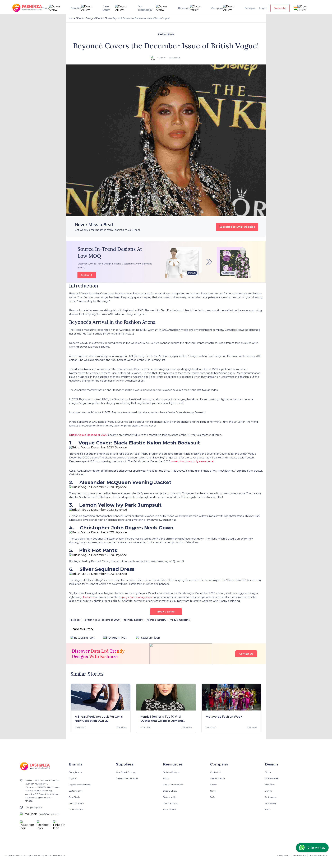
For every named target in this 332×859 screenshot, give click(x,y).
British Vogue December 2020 (88, 435)
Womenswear (272, 778)
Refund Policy (299, 855)
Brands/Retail (169, 809)
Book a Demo (166, 611)
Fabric (166, 778)
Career (213, 784)
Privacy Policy (283, 855)
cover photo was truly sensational (192, 461)
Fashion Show (103, 18)
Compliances (75, 772)
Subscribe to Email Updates (237, 226)
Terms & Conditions (318, 855)
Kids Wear (270, 784)
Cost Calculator (76, 803)
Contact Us (246, 653)
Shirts (268, 772)
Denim (268, 791)
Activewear (270, 803)
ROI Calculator (76, 809)
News (212, 791)
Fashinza (88, 597)
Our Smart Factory (125, 772)
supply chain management (136, 597)
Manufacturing (170, 803)
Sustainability (75, 791)
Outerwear (270, 797)
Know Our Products (173, 784)
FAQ (212, 797)
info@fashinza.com (49, 814)
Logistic (72, 778)
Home (72, 18)
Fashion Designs (86, 18)
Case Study (74, 797)
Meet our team (217, 778)
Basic (267, 809)
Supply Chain (170, 791)
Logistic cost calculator (80, 784)
